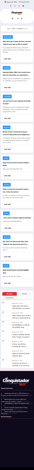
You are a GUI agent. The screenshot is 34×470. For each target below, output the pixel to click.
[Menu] (12, 18)
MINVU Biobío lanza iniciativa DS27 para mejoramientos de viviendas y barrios (21, 316)
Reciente (9, 294)
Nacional (6, 68)
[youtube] (23, 5)
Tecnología (7, 96)
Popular (24, 294)
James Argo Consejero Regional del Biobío (17, 218)
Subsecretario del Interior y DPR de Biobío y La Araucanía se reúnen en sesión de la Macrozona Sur (21, 307)
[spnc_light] (21, 19)
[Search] (17, 18)
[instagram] (19, 5)
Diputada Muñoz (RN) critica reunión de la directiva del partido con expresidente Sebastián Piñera (16, 73)
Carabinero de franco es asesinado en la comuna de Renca (20, 364)
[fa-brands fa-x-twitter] (15, 5)
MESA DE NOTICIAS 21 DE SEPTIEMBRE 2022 (16, 271)
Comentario (9, 298)
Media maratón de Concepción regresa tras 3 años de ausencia (15, 190)
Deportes (6, 184)
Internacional (8, 37)
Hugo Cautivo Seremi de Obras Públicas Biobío (16, 164)
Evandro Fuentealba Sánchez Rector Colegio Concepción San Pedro (21, 335)
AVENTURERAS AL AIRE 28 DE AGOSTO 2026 (20, 326)
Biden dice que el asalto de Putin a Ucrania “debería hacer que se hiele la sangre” (17, 43)
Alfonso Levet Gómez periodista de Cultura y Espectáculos (19, 345)
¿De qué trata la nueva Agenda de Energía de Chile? (16, 102)
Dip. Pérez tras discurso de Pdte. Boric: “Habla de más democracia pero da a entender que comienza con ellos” (16, 243)
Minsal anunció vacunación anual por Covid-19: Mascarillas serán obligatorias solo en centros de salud (16, 133)
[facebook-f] (10, 5)
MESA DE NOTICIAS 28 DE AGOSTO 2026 (21, 355)
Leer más (7, 59)
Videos (6, 158)
